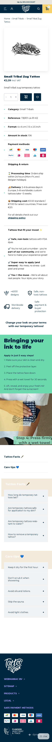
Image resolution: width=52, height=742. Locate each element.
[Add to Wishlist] (37, 97)
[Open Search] (38, 9)
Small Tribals (18, 18)
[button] (47, 49)
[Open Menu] (5, 8)
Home (7, 18)
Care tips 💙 (11, 467)
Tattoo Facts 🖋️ (14, 457)
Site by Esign (36, 734)
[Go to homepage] (26, 9)
